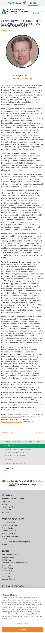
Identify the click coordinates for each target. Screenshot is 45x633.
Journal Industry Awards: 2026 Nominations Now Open (18, 451)
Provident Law (26, 78)
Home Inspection (8, 507)
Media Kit (8, 459)
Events (4, 539)
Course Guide (7, 528)
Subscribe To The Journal (15, 455)
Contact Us (6, 573)
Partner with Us (8, 576)
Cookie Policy (7, 568)
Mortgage (6, 501)
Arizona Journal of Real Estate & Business (22, 442)
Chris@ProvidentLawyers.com (11, 422)
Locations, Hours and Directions (14, 562)
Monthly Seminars (9, 531)
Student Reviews (8, 533)
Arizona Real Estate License (13, 498)
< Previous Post (7, 432)
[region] (22, 610)
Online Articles (11, 446)
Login (33, 3)
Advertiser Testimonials (15, 463)
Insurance (5, 512)
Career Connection (9, 525)
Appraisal (5, 504)
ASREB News (7, 560)
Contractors (6, 509)
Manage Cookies (8, 579)
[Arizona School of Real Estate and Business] (14, 11)
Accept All (22, 629)
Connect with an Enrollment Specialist (17, 541)
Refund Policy (7, 544)
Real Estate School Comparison (14, 536)
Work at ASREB (8, 557)
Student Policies (8, 522)
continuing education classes (11, 417)
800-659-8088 (14, 3)
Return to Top (6, 469)
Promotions (6, 565)
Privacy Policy (7, 571)
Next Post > (38, 432)
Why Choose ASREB (10, 554)
